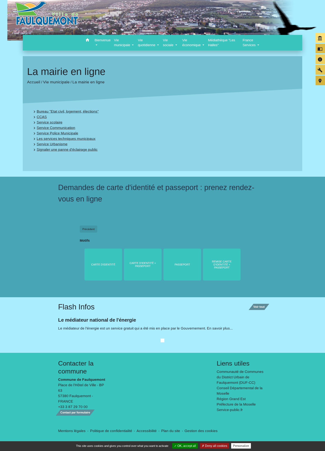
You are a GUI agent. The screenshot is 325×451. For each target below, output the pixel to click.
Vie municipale (56, 82)
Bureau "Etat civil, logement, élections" (65, 111)
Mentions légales (72, 431)
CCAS (39, 117)
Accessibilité (147, 431)
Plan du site (170, 431)
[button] (87, 40)
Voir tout (259, 306)
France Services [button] (250, 42)
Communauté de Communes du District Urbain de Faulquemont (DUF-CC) (240, 377)
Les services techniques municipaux (64, 139)
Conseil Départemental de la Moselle (240, 390)
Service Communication (53, 128)
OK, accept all (186, 445)
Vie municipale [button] (122, 42)
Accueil (33, 82)
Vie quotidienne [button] (147, 42)
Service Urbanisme (50, 144)
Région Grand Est (231, 399)
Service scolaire (47, 122)
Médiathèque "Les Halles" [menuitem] (221, 42)
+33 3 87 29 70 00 (73, 407)
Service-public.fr (230, 410)
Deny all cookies (215, 445)
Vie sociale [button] (168, 42)
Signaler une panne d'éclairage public (65, 149)
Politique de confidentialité (111, 431)
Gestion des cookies (201, 431)
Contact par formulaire (75, 412)
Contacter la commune (75, 367)
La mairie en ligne (88, 82)
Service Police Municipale (55, 133)
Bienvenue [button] (103, 40)
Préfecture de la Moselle (236, 404)
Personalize (241, 445)
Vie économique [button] (192, 42)
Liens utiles (233, 363)
